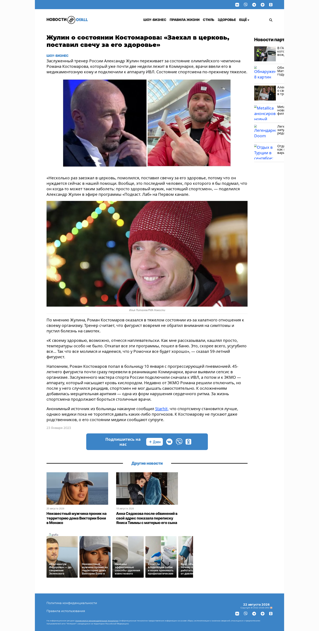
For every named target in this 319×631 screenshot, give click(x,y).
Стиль (208, 20)
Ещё (243, 20)
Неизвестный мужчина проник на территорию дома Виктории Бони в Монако (76, 518)
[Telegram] (254, 4)
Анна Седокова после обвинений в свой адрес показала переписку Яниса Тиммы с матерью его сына (146, 518)
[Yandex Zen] (263, 4)
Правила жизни (185, 20)
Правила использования (66, 611)
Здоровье (227, 20)
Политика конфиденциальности (72, 603)
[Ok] (270, 4)
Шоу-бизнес (154, 20)
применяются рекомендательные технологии (96, 621)
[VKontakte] (237, 4)
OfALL (67, 19)
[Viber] (246, 4)
